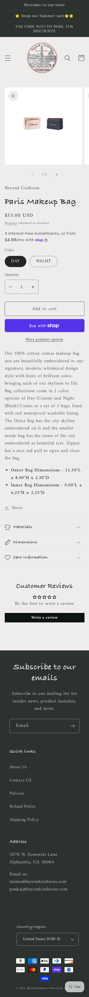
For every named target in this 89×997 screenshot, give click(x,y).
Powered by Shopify (61, 988)
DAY (15, 261)
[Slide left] (32, 174)
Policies (16, 793)
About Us (18, 767)
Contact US (20, 780)
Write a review (44, 617)
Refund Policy (22, 806)
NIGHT (43, 261)
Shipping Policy (24, 820)
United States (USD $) (41, 939)
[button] (7, 58)
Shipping (11, 223)
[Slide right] (56, 174)
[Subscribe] (72, 726)
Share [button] (17, 508)
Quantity (12, 275)
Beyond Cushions (37, 988)
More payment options (44, 339)
